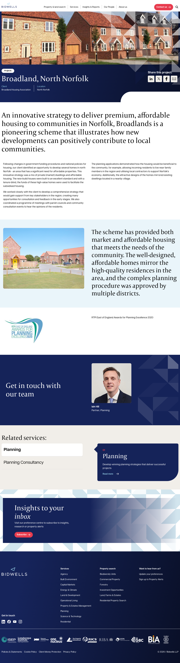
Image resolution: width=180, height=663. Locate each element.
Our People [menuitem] (109, 7)
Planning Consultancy (24, 463)
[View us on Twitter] (158, 79)
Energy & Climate (68, 590)
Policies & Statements (12, 652)
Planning (12, 450)
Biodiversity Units (108, 574)
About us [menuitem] (123, 7)
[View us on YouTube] (14, 621)
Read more (108, 474)
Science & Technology (70, 617)
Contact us (161, 7)
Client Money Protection (50, 652)
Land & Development (70, 595)
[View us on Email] (174, 79)
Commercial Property (110, 580)
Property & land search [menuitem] (55, 7)
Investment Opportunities (111, 590)
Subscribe (22, 535)
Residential (65, 622)
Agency (64, 574)
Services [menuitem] (74, 7)
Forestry (104, 585)
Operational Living (68, 601)
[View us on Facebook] (166, 79)
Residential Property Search (113, 601)
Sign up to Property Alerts (151, 580)
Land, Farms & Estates (110, 595)
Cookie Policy (30, 652)
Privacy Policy (69, 652)
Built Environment (68, 580)
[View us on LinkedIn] (151, 79)
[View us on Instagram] (20, 621)
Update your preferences (151, 574)
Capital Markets (67, 585)
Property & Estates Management (75, 606)
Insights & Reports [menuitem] (91, 7)
